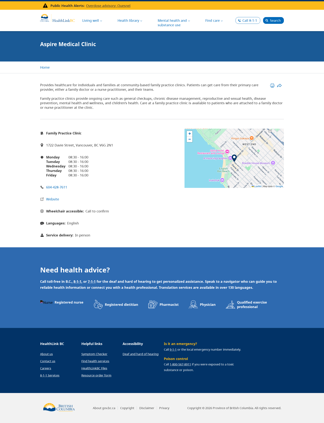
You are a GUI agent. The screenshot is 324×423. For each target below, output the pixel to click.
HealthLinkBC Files (94, 368)
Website (52, 199)
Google (279, 186)
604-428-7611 (56, 187)
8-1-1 (249, 20)
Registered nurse (69, 302)
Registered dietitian (121, 304)
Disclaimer (146, 408)
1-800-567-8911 (180, 364)
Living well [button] (90, 20)
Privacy (164, 408)
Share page (279, 85)
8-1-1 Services (49, 375)
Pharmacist (169, 304)
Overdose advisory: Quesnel (108, 5)
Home (45, 67)
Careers (45, 368)
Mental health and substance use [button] (172, 22)
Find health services (95, 361)
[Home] (57, 17)
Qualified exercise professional (252, 304)
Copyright (127, 408)
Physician (208, 304)
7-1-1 (92, 281)
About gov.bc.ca (104, 408)
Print (272, 85)
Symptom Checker (94, 354)
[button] (234, 158)
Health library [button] (128, 20)
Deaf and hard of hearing (141, 354)
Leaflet (257, 186)
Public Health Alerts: (67, 5)
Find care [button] (212, 20)
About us (46, 354)
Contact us (47, 361)
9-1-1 (173, 349)
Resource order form (96, 375)
